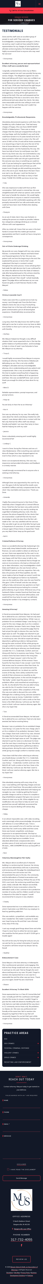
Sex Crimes (9, 1043)
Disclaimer (21, 1164)
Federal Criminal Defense (16, 1048)
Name (6, 1100)
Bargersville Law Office (22, 1229)
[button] (39, 3)
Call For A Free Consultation (23, 10)
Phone (6, 1112)
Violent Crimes (11, 1053)
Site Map (17, 1273)
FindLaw (30, 1275)
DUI (5, 1039)
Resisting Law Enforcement (17, 1062)
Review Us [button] (21, 1259)
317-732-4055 (21, 1239)
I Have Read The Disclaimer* (23, 1169)
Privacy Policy (25, 1273)
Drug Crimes (10, 1057)
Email (7, 1124)
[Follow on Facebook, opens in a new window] (21, 1245)
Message (7, 1136)
